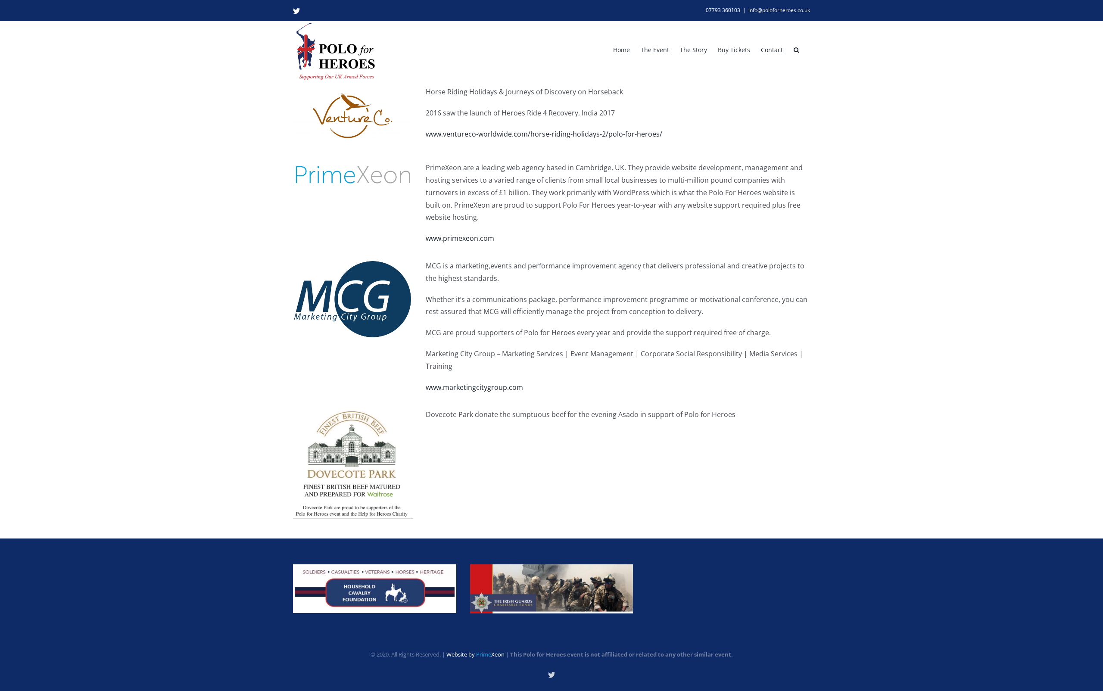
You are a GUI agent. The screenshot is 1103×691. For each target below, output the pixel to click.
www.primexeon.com (460, 238)
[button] (796, 50)
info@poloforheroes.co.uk (779, 10)
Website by (475, 654)
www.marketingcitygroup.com (474, 387)
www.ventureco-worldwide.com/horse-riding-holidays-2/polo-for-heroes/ (544, 134)
